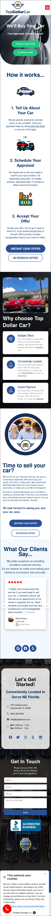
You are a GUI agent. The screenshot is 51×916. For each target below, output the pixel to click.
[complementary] (43, 907)
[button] (47, 7)
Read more (31, 612)
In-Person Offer (25, 53)
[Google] (18, 648)
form (34, 129)
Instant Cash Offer (25, 44)
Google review (24, 624)
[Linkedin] (40, 737)
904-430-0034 (27, 373)
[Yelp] (33, 648)
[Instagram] (25, 737)
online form (22, 375)
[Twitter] (18, 737)
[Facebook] (25, 648)
